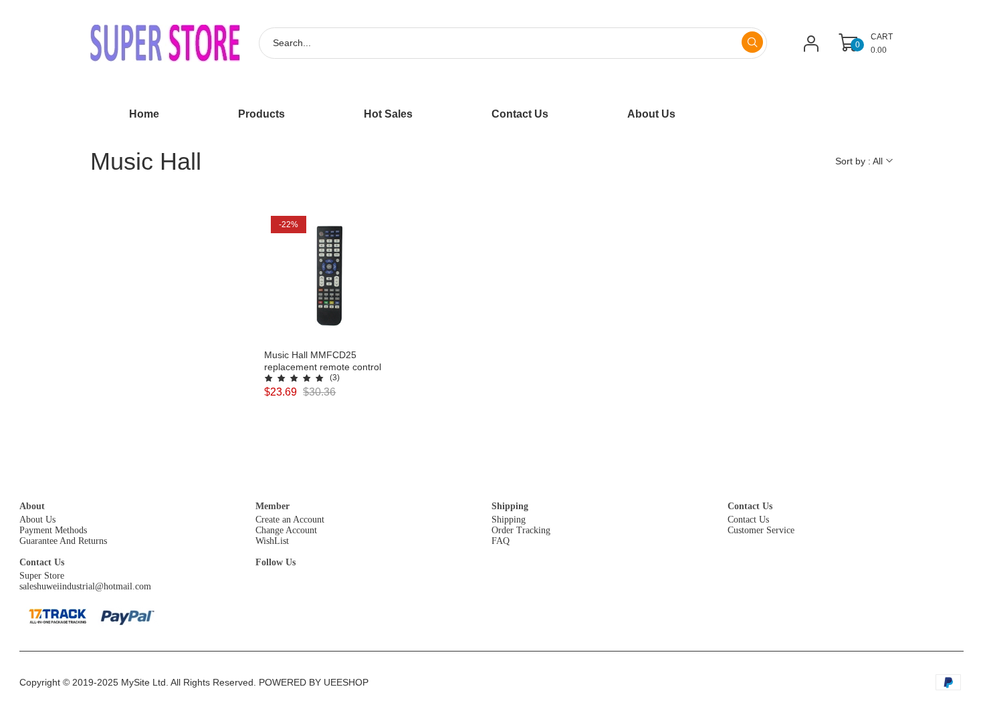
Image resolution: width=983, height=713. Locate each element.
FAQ (501, 541)
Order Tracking (521, 530)
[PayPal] (128, 615)
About (32, 506)
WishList (272, 541)
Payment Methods (53, 530)
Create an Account (289, 520)
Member (272, 506)
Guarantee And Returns (63, 541)
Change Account (286, 530)
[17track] (57, 616)
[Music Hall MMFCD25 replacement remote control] (330, 275)
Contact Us (750, 506)
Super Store (41, 576)
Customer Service (761, 530)
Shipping (510, 506)
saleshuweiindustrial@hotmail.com (85, 586)
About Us (37, 520)
